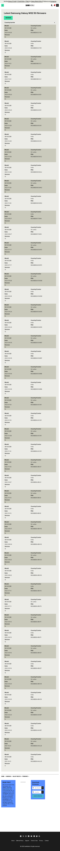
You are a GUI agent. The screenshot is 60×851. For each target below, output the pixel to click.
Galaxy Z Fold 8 (12, 1)
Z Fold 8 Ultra (21, 1)
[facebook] (20, 836)
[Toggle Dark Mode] (51, 5)
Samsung (8, 776)
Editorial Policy (19, 840)
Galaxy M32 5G (17, 776)
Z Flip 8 (27, 1)
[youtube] (31, 836)
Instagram (53, 1)
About (12, 840)
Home (2, 776)
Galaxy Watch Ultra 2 (37, 1)
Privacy (41, 840)
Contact (47, 840)
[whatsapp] (36, 836)
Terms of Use (34, 840)
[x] (23, 836)
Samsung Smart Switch (7, 788)
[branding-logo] (30, 5)
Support (27, 840)
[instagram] (26, 836)
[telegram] (34, 836)
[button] (2, 5)
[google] (39, 836)
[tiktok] (28, 836)
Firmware (25, 776)
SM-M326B (8, 17)
